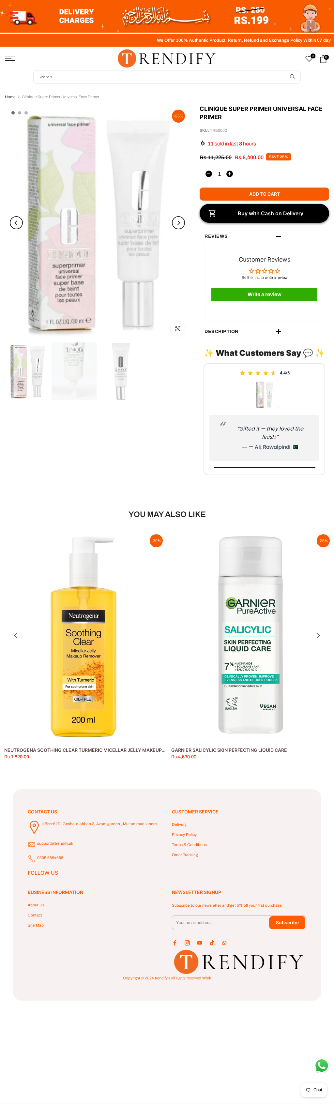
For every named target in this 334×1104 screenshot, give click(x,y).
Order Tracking (185, 855)
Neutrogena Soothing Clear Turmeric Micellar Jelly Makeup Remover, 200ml (103, 750)
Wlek (206, 978)
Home (10, 97)
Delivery (179, 824)
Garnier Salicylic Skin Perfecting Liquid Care (229, 750)
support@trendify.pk (55, 843)
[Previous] (16, 222)
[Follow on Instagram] (187, 942)
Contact (35, 915)
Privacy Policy (184, 834)
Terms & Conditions (189, 844)
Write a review (264, 294)
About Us (36, 905)
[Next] (178, 222)
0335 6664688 (50, 857)
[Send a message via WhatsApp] (322, 1066)
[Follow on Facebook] (175, 942)
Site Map (36, 925)
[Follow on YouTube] (200, 942)
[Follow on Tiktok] (212, 942)
